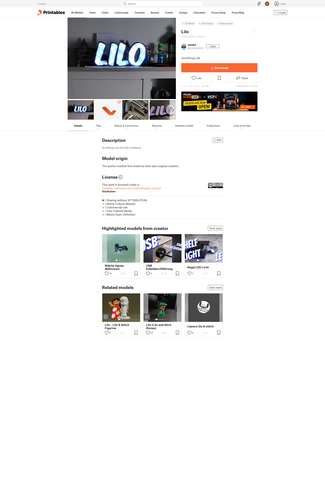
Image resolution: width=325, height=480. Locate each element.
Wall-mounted (226, 23)
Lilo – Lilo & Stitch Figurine (117, 326)
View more (215, 228)
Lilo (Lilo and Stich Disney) (158, 326)
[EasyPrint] (259, 4)
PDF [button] (219, 140)
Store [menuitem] (92, 12)
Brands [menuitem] (155, 12)
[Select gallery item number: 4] (125, 260)
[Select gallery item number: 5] (167, 260)
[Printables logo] (51, 13)
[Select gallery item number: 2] (120, 260)
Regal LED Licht (198, 267)
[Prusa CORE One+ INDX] (219, 101)
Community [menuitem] (121, 12)
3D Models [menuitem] (77, 12)
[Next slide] (173, 110)
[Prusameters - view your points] (267, 4)
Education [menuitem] (199, 12)
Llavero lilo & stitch (200, 326)
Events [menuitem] (169, 12)
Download (221, 67)
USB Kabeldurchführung (159, 267)
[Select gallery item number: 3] (122, 260)
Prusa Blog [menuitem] (238, 12)
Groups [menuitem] (183, 12)
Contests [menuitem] (140, 12)
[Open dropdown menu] (254, 31)
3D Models (189, 23)
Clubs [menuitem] (105, 12)
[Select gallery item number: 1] (116, 260)
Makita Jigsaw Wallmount (114, 267)
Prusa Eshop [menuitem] (218, 12)
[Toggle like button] (107, 273)
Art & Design (207, 23)
